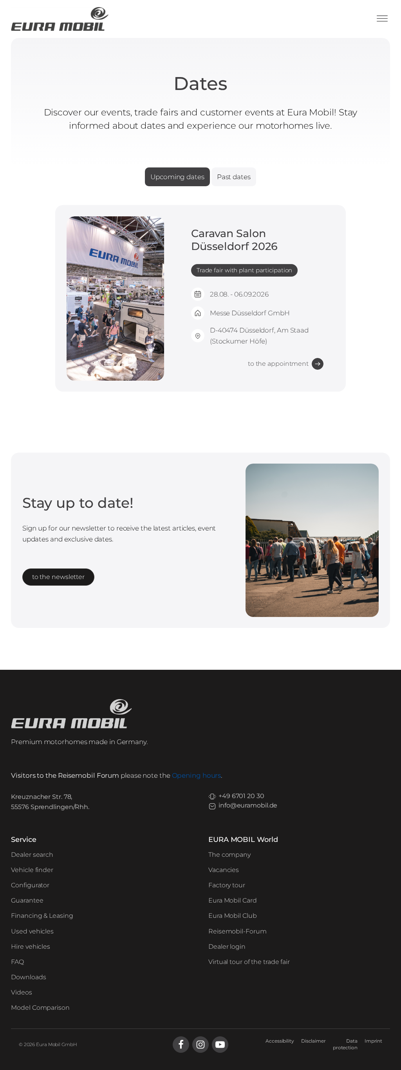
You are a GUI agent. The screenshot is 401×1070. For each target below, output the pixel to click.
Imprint (373, 1041)
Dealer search (32, 854)
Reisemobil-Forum (237, 931)
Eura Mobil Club (232, 915)
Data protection (345, 1044)
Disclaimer (313, 1041)
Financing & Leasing (42, 915)
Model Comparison (40, 1007)
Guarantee (27, 900)
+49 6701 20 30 (241, 796)
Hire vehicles (30, 946)
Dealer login (227, 946)
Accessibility (280, 1041)
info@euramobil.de (248, 805)
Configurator (30, 885)
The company (229, 854)
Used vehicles (32, 931)
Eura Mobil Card (232, 900)
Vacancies (223, 870)
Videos (21, 992)
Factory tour (226, 885)
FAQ (17, 962)
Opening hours (196, 775)
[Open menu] (382, 18)
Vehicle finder (32, 870)
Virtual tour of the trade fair (249, 962)
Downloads (28, 977)
